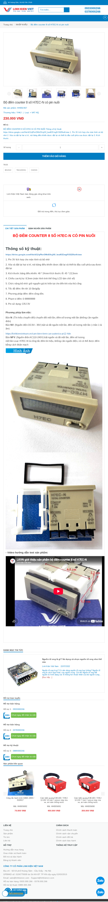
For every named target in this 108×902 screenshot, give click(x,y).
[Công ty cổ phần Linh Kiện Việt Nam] (18, 9)
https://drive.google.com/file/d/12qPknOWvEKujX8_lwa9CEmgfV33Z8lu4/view (44, 254)
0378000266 (93, 11)
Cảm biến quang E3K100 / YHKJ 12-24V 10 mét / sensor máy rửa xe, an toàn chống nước (54, 800)
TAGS (5, 165)
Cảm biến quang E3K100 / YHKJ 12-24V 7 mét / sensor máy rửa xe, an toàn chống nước (87, 800)
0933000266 (93, 8)
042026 (34, 170)
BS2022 (8, 170)
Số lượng (7, 147)
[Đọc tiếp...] (47, 677)
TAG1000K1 (21, 170)
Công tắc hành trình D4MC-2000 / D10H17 (20, 799)
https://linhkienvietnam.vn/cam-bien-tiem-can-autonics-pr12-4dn (38, 333)
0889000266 (19, 751)
